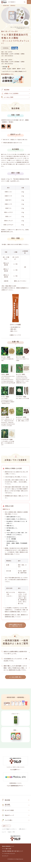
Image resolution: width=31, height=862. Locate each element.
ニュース (4, 832)
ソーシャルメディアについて (8, 853)
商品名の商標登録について (8, 846)
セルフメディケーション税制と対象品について (14, 71)
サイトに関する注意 (6, 848)
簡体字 (14, 68)
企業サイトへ (6, 826)
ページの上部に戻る (28, 795)
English (9, 68)
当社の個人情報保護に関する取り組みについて (12, 851)
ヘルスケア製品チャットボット (9, 829)
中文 (14, 832)
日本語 (4, 68)
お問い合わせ (22, 829)
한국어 (23, 68)
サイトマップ (5, 856)
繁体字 (19, 68)
